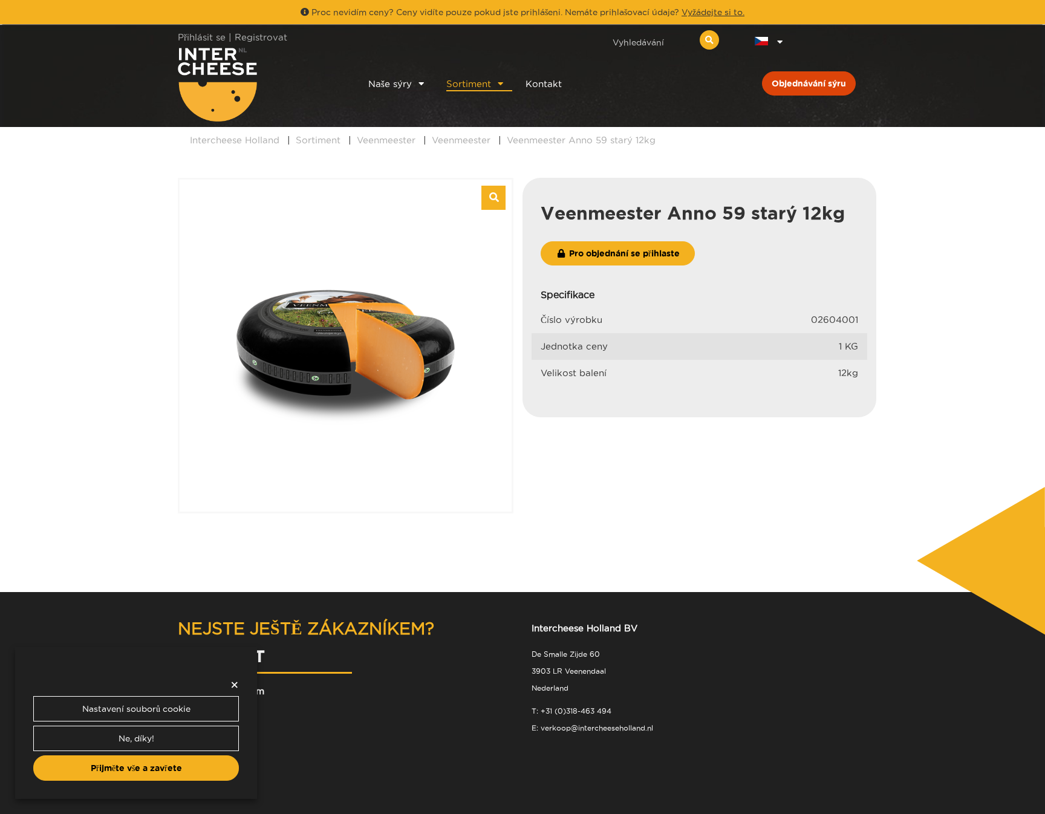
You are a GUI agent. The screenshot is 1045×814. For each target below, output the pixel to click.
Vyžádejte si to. (713, 12)
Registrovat (261, 37)
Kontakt (544, 84)
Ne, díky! (136, 738)
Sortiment (468, 84)
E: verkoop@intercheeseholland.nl (592, 728)
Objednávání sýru (809, 83)
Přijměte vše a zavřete (136, 768)
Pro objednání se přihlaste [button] (623, 253)
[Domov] (257, 84)
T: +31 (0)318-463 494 (571, 711)
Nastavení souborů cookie (136, 709)
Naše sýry (390, 84)
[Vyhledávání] (709, 40)
